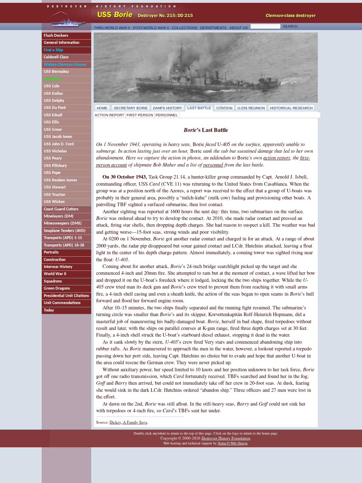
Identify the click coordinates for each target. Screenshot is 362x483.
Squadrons (53, 281)
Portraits (51, 252)
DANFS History (167, 108)
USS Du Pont (55, 108)
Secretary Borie (131, 108)
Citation (224, 108)
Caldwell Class (56, 57)
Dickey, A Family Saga (128, 422)
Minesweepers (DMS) (63, 223)
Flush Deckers (56, 36)
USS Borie (52, 79)
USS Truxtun (54, 195)
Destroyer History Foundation (226, 438)
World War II (55, 274)
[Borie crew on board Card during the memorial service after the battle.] (206, 68)
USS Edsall (53, 115)
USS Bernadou (56, 72)
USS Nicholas (55, 151)
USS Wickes (54, 202)
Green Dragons (57, 288)
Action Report (109, 115)
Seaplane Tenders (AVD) (65, 231)
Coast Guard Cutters (61, 209)
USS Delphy (54, 101)
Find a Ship (53, 50)
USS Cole (51, 86)
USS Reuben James (60, 180)
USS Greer (53, 130)
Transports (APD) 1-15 (63, 238)
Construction (54, 260)
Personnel (167, 115)
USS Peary (53, 158)
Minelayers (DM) (59, 216)
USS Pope (52, 173)
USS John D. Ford (59, 144)
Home (102, 108)
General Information (61, 43)
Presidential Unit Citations (66, 296)
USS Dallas (53, 94)
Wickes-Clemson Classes (65, 65)
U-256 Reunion (251, 108)
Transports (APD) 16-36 (64, 245)
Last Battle (199, 108)
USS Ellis (51, 122)
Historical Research (291, 108)
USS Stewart (55, 187)
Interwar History (58, 267)
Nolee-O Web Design (232, 443)
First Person (140, 115)
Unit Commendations (62, 303)
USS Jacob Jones (58, 137)
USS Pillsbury (55, 166)
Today (49, 310)
